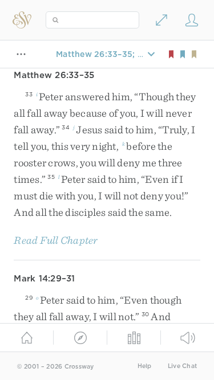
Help (145, 366)
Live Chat (182, 366)
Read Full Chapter (56, 240)
